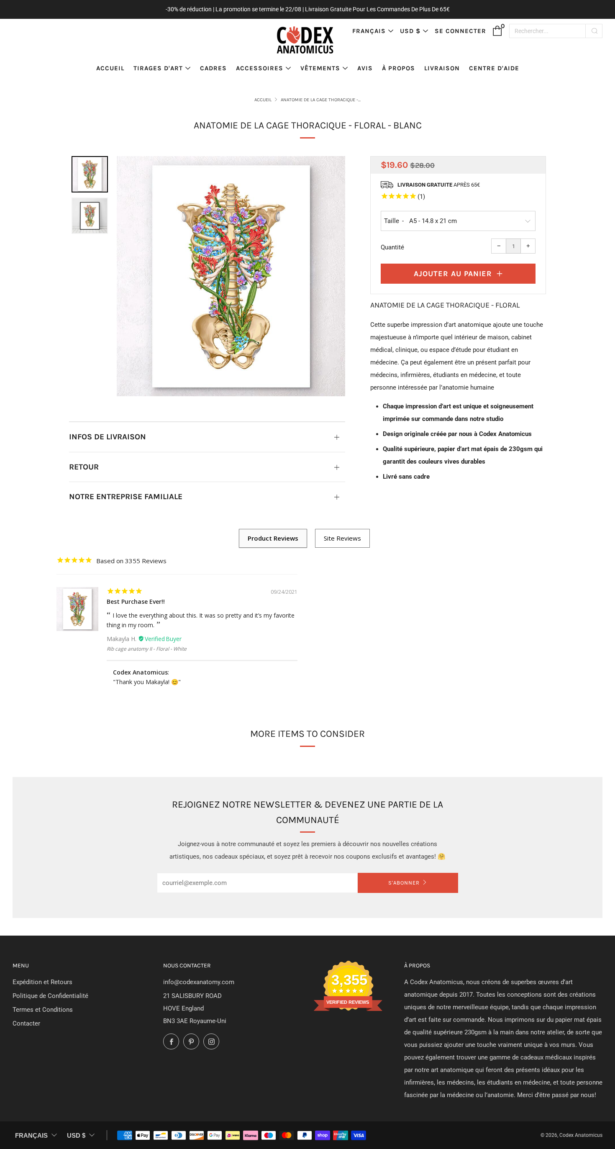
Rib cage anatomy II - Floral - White (147, 648)
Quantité (392, 247)
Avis (365, 68)
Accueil (110, 68)
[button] (90, 174)
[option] (231, 276)
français (369, 31)
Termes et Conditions (43, 1009)
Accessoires (259, 68)
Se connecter (460, 31)
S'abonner (404, 883)
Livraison (442, 68)
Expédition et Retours (42, 982)
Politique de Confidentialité (50, 996)
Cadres (213, 68)
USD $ (410, 31)
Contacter (26, 1023)
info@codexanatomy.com (198, 982)
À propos (398, 68)
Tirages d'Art (158, 68)
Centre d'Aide (494, 68)
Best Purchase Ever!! (136, 601)
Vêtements (320, 68)
